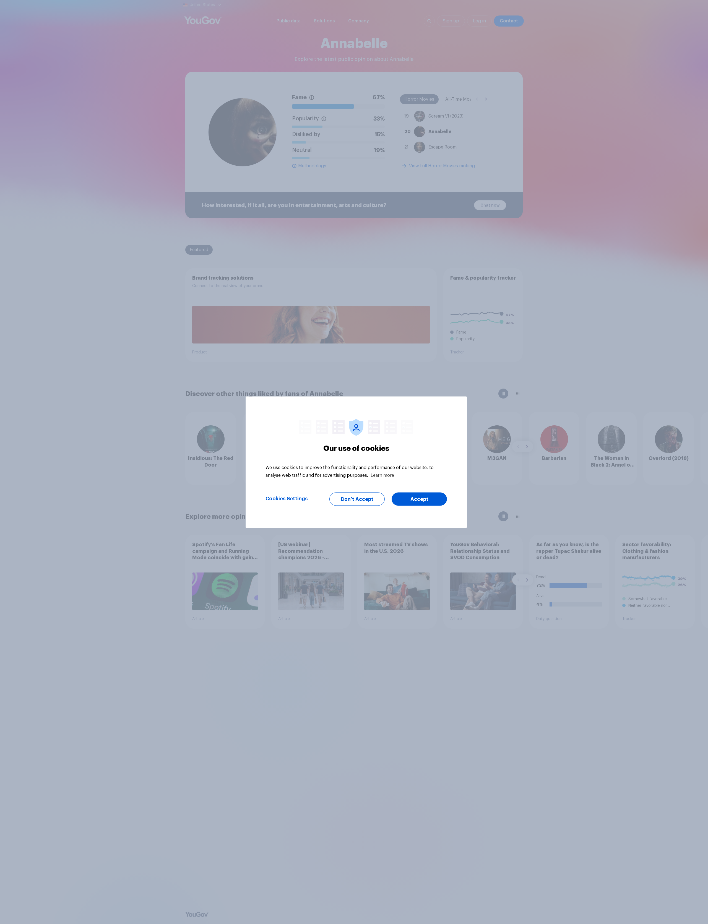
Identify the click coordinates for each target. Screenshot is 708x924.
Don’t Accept (357, 498)
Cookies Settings (287, 498)
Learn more (382, 475)
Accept (419, 498)
